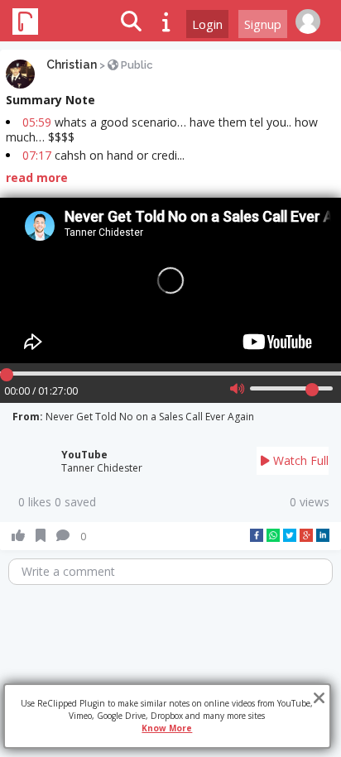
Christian (71, 64)
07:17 (36, 155)
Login (207, 24)
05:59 (36, 122)
